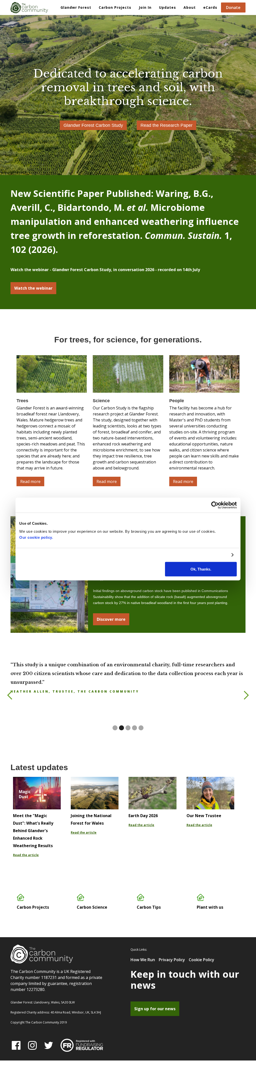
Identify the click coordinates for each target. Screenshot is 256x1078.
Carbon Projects (115, 7)
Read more (30, 481)
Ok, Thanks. (200, 569)
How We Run (142, 959)
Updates (167, 7)
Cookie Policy (201, 959)
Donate (233, 7)
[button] (115, 7)
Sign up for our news (155, 1008)
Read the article (26, 855)
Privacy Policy (172, 959)
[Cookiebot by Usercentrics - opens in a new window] (215, 505)
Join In (145, 7)
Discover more (111, 619)
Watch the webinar (33, 288)
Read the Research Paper (166, 125)
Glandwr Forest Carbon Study (93, 125)
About (190, 7)
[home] (29, 6)
